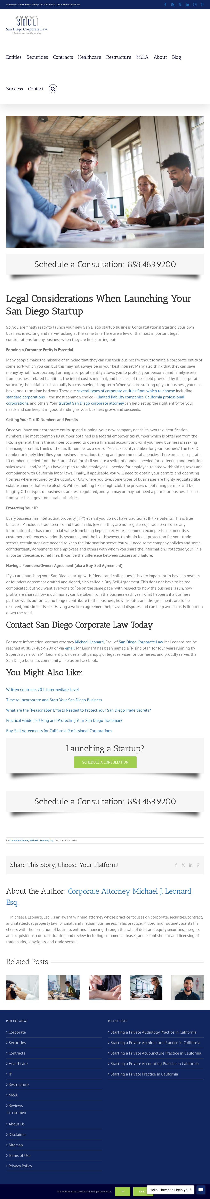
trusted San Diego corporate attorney (91, 403)
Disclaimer (18, 1134)
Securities (17, 1042)
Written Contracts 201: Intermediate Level (42, 689)
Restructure (19, 1084)
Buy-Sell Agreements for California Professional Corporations (59, 730)
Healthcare (18, 1063)
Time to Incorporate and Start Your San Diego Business (54, 700)
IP (10, 1074)
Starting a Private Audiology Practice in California (153, 1032)
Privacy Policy (20, 1166)
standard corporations (25, 397)
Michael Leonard (89, 642)
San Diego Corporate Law (141, 642)
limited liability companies (121, 397)
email (70, 648)
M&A (13, 1095)
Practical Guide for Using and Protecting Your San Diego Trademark (64, 720)
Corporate (17, 1032)
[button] (53, 88)
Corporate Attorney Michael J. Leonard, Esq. (31, 840)
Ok (122, 1191)
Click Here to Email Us (68, 4)
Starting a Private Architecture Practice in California (155, 1042)
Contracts (17, 1053)
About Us (17, 1124)
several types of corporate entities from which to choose (126, 391)
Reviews (16, 1105)
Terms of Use (20, 1155)
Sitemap (16, 1145)
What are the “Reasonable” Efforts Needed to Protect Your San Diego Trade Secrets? (78, 710)
